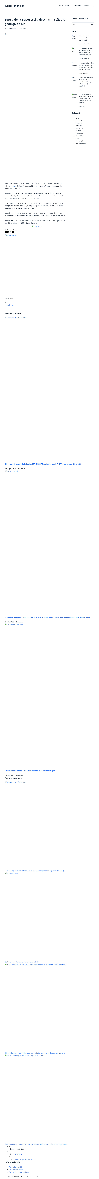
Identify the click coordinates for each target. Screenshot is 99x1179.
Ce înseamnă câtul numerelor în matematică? (85, 38)
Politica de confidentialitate (19, 1172)
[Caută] (93, 6)
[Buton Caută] (92, 24)
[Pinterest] (11, 232)
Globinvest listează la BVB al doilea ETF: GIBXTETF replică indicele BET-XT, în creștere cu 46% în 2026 (43, 464)
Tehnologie (80, 141)
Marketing (79, 128)
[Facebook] (6, 232)
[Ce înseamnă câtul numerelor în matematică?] (74, 37)
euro (13, 186)
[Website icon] (5, 302)
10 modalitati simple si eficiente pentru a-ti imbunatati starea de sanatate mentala (86, 66)
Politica (78, 131)
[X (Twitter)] (8, 232)
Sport (78, 138)
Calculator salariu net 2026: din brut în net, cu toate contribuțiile (30, 771)
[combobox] (81, 24)
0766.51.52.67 (20, 1154)
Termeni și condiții (15, 1167)
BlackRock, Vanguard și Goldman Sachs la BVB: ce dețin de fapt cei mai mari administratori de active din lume (47, 617)
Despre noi (78, 6)
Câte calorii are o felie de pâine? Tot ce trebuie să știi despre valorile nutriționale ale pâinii (86, 82)
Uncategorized (81, 143)
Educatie (79, 123)
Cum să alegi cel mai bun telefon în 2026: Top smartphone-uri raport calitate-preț (85, 51)
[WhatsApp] (13, 232)
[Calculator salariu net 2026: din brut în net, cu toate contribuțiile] (49, 695)
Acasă (61, 6)
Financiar (23, 28)
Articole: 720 (9, 305)
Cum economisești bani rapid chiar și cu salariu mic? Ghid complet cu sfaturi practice (86, 98)
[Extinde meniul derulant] (71, 6)
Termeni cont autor (16, 1170)
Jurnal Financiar (14, 5)
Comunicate (80, 120)
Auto (77, 118)
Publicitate (79, 136)
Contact (86, 6)
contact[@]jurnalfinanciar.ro (24, 1159)
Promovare (80, 133)
